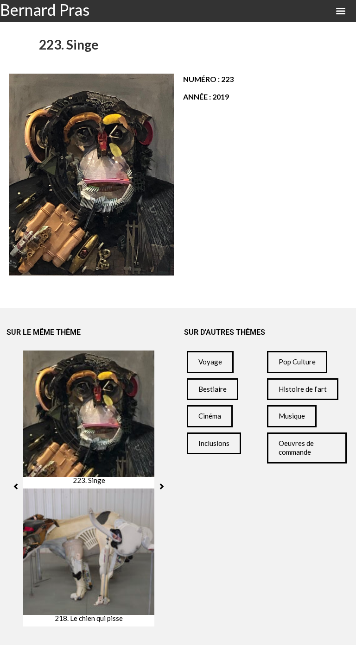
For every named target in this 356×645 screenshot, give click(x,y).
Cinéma (209, 416)
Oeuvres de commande (296, 448)
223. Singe (89, 480)
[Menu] (340, 11)
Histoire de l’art (303, 389)
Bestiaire (212, 389)
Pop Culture (297, 361)
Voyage (210, 361)
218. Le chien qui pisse (89, 618)
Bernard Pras (44, 9)
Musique (292, 416)
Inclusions (213, 443)
